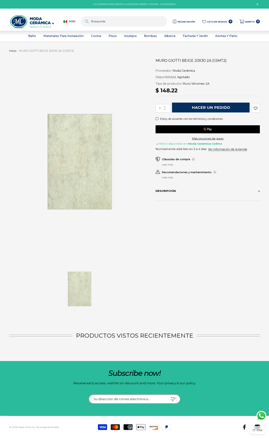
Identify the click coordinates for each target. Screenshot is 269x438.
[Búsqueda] (124, 21)
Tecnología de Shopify (47, 427)
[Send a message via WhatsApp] (261, 416)
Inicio (12, 50)
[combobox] (129, 21)
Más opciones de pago (208, 138)
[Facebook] (244, 427)
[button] (249, 21)
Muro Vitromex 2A (196, 83)
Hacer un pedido (211, 107)
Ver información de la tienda (227, 149)
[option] (79, 161)
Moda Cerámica (184, 70)
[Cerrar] (257, 4)
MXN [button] (72, 21)
